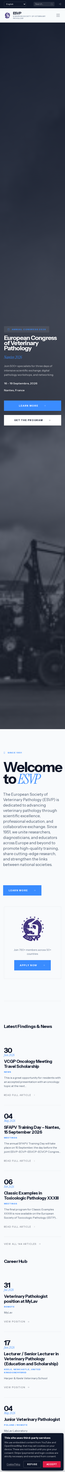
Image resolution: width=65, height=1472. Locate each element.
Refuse (32, 1464)
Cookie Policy (13, 1464)
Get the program (28, 420)
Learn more (28, 405)
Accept (51, 1464)
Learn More (18, 890)
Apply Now (28, 965)
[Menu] (58, 15)
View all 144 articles (20, 1244)
